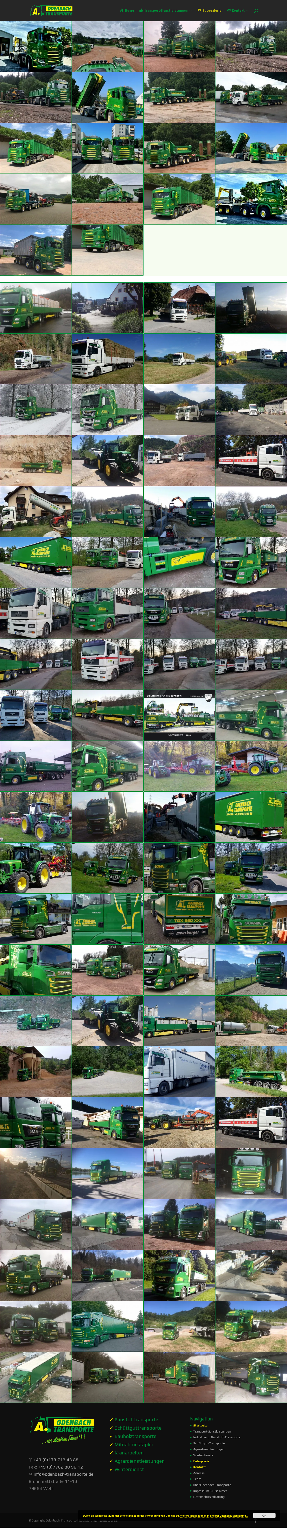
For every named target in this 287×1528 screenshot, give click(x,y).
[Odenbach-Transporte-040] (251, 789)
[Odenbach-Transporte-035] (179, 739)
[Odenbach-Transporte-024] (251, 586)
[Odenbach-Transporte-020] (251, 535)
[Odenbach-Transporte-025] (36, 637)
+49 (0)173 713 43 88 (56, 1459)
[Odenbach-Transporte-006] (107, 382)
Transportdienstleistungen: (212, 1431)
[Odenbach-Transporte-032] (251, 688)
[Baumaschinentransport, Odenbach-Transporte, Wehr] (251, 70)
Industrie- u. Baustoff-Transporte (216, 1437)
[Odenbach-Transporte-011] (179, 433)
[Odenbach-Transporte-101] (107, 840)
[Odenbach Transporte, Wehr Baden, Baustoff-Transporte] (251, 840)
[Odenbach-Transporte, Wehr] (36, 70)
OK (264, 1515)
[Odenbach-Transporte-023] (179, 586)
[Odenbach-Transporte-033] (36, 739)
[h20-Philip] (179, 1299)
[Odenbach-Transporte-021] (36, 586)
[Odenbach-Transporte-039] (179, 789)
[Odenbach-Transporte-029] (36, 688)
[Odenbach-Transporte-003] (179, 331)
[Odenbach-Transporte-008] (251, 382)
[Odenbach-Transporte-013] (36, 484)
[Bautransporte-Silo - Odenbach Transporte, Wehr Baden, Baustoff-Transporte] (251, 1044)
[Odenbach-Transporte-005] (36, 382)
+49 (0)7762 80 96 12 (60, 1466)
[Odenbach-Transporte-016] (251, 484)
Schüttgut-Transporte (209, 1443)
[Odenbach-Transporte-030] (107, 688)
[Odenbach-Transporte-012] (251, 433)
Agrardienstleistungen (208, 1449)
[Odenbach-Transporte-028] (251, 637)
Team (197, 1479)
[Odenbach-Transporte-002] (107, 331)
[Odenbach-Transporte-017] (36, 535)
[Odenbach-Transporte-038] (107, 789)
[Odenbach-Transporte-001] (36, 331)
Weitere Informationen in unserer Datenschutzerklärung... (214, 1515)
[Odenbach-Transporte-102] (179, 840)
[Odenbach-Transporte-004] (251, 331)
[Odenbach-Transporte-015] (179, 484)
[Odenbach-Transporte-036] (251, 739)
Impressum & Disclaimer (210, 1491)
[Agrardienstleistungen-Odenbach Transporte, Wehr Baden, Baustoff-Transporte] (107, 1044)
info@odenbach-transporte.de (63, 1474)
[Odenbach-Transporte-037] (36, 789)
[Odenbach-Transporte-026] (107, 637)
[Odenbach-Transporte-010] (107, 433)
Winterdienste (203, 1455)
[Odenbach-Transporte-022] (107, 586)
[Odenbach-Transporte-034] (107, 739)
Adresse (198, 1473)
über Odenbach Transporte (212, 1485)
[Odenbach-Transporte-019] (179, 535)
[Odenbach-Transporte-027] (179, 637)
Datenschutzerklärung (209, 1496)
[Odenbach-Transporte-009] (36, 433)
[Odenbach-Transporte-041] (36, 840)
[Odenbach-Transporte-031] (179, 688)
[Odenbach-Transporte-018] (107, 535)
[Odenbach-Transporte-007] (179, 382)
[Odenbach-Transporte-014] (107, 484)
